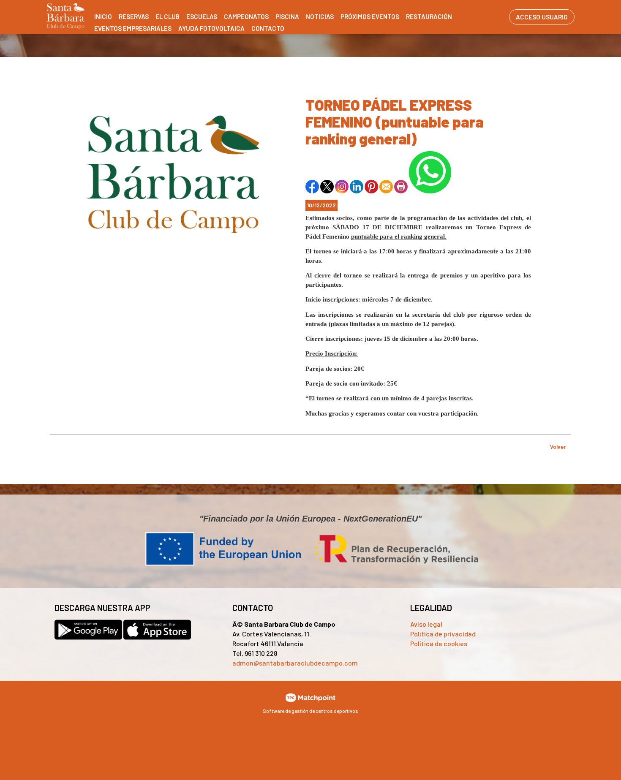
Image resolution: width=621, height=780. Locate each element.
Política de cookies (438, 643)
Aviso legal (426, 624)
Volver (558, 446)
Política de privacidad (443, 634)
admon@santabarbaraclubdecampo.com (295, 663)
